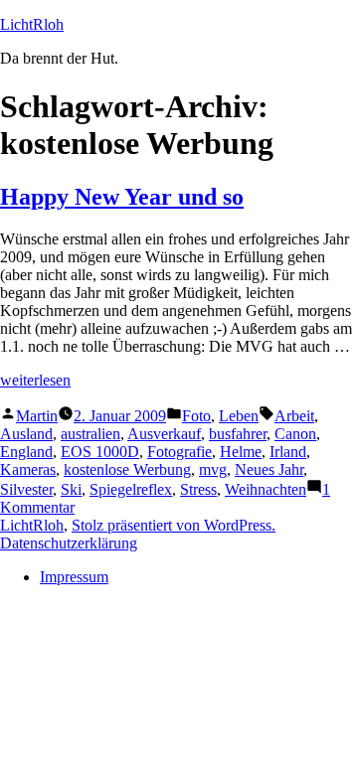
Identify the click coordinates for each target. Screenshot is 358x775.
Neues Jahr (269, 469)
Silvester (26, 489)
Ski (71, 489)
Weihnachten (265, 489)
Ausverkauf (164, 433)
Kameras (28, 469)
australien (90, 433)
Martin (37, 415)
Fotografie (179, 451)
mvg (213, 469)
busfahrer (238, 433)
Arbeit (294, 415)
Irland (287, 451)
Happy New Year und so (122, 197)
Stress (198, 489)
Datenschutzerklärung (68, 543)
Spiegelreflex (131, 489)
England (26, 451)
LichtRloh (32, 24)
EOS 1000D (100, 451)
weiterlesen (35, 380)
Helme (241, 451)
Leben (239, 415)
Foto (196, 415)
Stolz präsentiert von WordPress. (173, 525)
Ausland (26, 433)
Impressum (74, 576)
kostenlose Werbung (127, 469)
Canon (295, 433)
